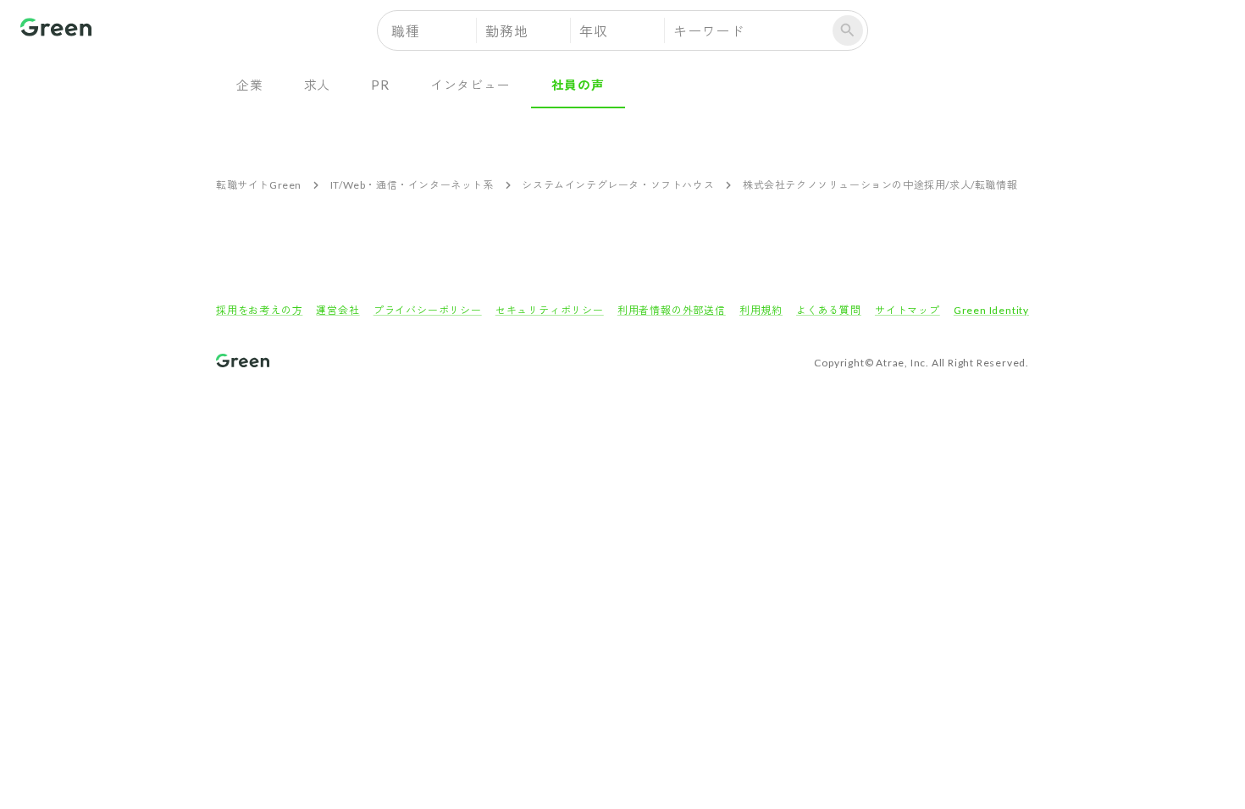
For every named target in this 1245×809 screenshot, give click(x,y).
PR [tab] (380, 84)
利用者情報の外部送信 (671, 310)
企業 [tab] (249, 84)
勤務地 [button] (506, 31)
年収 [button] (593, 31)
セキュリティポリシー (549, 310)
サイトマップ (907, 310)
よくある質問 (828, 310)
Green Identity (991, 310)
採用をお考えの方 (259, 310)
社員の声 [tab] (578, 84)
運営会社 (337, 310)
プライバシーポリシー (428, 310)
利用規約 (761, 310)
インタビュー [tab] (470, 84)
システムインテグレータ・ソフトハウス (618, 185)
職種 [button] (405, 31)
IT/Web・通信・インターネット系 (412, 185)
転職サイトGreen (259, 185)
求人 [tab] (317, 84)
